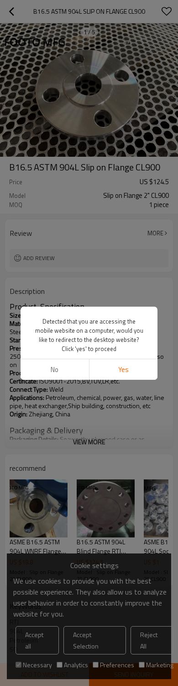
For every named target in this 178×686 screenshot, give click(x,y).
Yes (123, 369)
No (54, 369)
